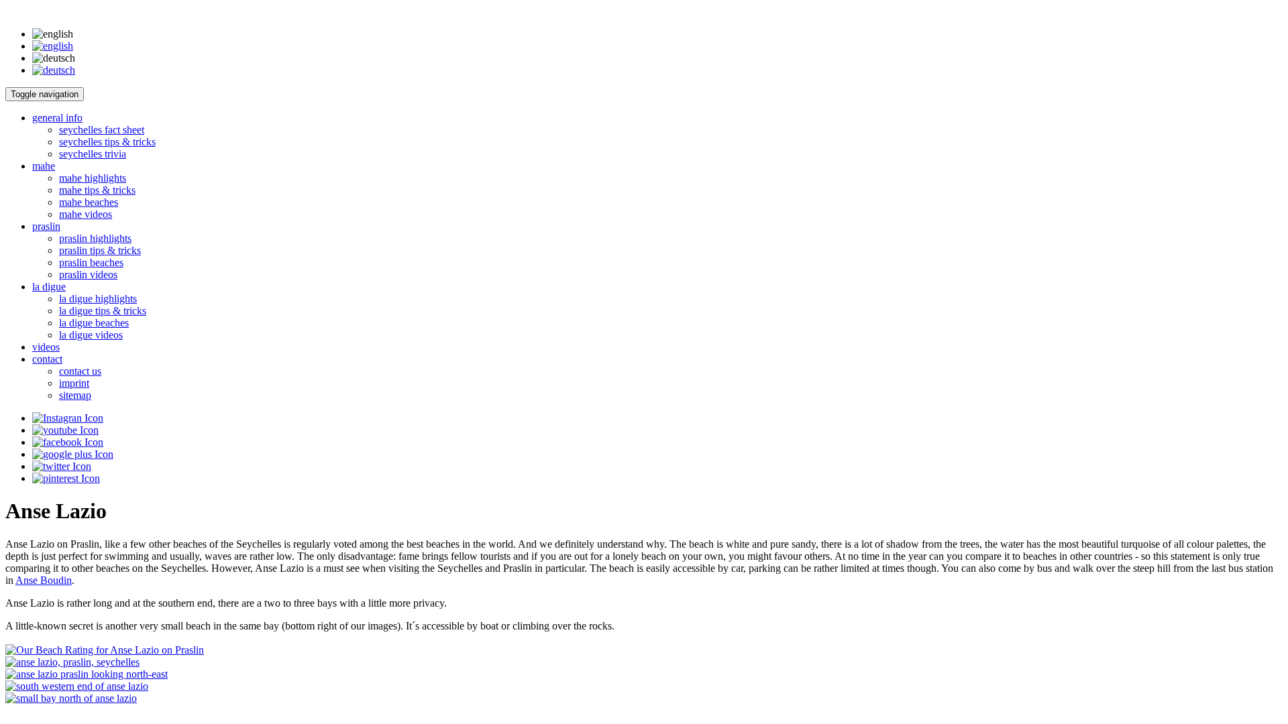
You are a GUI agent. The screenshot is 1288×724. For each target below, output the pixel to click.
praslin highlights (95, 238)
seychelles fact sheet (101, 129)
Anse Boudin (43, 580)
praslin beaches (91, 262)
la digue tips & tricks (102, 310)
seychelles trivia (92, 154)
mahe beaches (88, 202)
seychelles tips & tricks (107, 141)
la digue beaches (94, 322)
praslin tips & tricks (100, 250)
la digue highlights (98, 298)
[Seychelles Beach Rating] (104, 650)
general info (57, 117)
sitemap (75, 395)
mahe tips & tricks (97, 190)
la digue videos (91, 335)
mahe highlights (92, 178)
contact (47, 359)
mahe (43, 166)
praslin (46, 226)
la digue (49, 286)
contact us (80, 371)
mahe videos (85, 214)
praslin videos (88, 274)
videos (46, 347)
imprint (74, 383)
